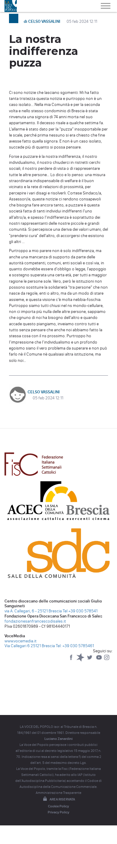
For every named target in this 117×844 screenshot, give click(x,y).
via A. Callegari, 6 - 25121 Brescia (33, 611)
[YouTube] (99, 660)
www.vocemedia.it (20, 641)
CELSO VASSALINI (44, 392)
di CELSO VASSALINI (42, 21)
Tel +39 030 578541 (80, 611)
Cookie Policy (58, 806)
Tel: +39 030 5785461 (75, 645)
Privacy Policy (58, 812)
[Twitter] (90, 660)
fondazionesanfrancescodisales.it (35, 621)
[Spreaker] (81, 660)
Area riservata (62, 799)
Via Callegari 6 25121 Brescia (29, 645)
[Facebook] (71, 660)
